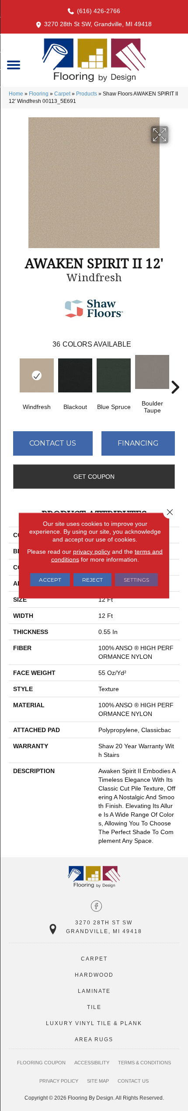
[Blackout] (75, 375)
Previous (13, 374)
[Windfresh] (36, 375)
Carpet (62, 94)
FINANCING (138, 443)
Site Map (98, 1081)
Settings (136, 579)
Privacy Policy (58, 1081)
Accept (50, 579)
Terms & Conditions (144, 1062)
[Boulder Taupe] (152, 372)
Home (16, 94)
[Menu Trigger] (14, 64)
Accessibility (91, 1062)
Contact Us (52, 443)
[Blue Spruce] (113, 375)
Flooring (39, 94)
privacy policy (91, 551)
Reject (92, 579)
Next (174, 374)
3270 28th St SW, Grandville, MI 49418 (98, 23)
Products (86, 94)
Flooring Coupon (41, 1062)
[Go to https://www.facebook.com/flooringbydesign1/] (96, 907)
